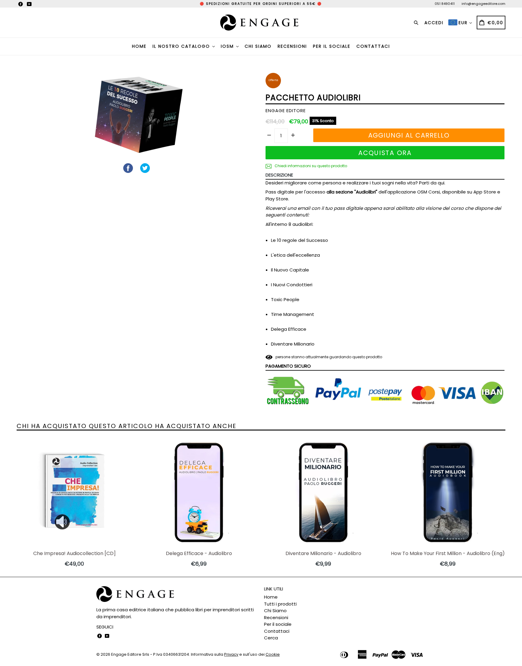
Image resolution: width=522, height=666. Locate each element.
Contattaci (373, 46)
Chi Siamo (258, 46)
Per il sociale (331, 46)
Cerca (271, 638)
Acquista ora (384, 152)
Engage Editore (126, 654)
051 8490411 (445, 3)
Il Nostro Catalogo (182, 46)
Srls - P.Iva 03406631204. (166, 654)
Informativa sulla (214, 654)
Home (139, 46)
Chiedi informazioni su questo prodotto (310, 165)
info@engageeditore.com (483, 3)
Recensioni (292, 46)
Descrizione (279, 175)
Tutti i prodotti (280, 604)
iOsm (228, 46)
